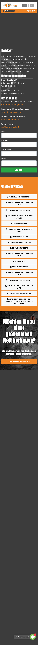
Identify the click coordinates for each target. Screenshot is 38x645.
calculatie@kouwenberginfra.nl (12, 104)
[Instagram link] (30, 11)
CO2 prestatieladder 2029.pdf (20, 293)
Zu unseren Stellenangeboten (19, 361)
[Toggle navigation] (24, 5)
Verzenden (19, 170)
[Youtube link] (34, 11)
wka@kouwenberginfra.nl (10, 119)
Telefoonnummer (6, 149)
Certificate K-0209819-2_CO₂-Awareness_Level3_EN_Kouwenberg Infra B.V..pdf (19, 301)
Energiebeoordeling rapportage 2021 (20, 203)
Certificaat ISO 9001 (20, 237)
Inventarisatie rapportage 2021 (20, 210)
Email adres (4, 140)
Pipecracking (20, 261)
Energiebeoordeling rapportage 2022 (20, 255)
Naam (3, 131)
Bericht (3, 159)
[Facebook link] (28, 11)
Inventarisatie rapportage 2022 (20, 280)
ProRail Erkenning (20, 224)
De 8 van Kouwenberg (20, 248)
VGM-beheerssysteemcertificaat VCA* (20, 230)
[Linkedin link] (32, 11)
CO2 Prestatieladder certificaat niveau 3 (20, 217)
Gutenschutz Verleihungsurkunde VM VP (20, 287)
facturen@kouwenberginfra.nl (11, 112)
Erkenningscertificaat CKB (20, 242)
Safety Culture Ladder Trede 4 (20, 197)
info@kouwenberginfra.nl (10, 127)
